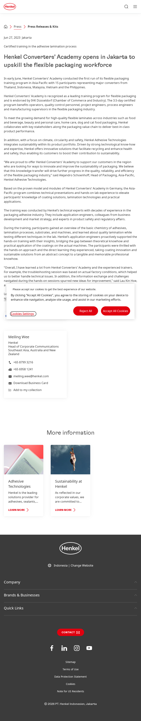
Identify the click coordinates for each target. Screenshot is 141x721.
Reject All (85, 311)
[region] (70, 301)
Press (17, 27)
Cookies (70, 684)
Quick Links (14, 608)
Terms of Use (71, 669)
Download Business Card (30, 383)
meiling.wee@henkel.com (31, 376)
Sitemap (71, 662)
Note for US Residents (70, 691)
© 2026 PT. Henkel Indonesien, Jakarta (70, 703)
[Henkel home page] (6, 27)
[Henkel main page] (10, 6)
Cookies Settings (22, 313)
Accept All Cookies (115, 311)
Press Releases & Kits (43, 27)
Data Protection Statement (70, 676)
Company (12, 582)
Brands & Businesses (22, 595)
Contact (68, 632)
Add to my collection (27, 390)
